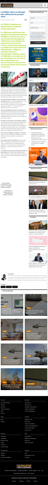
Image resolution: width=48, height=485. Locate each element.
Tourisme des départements (31, 426)
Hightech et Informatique (30, 438)
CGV (39, 470)
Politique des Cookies (23, 470)
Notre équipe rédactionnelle (20, 473)
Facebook (9, 287)
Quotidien (27, 450)
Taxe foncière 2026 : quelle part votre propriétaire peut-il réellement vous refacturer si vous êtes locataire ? (37, 232)
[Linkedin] (6, 1)
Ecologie (3, 453)
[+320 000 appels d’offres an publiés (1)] (38, 54)
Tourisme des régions (29, 428)
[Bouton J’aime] (25, 20)
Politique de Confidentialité (35, 36)
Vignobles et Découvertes (30, 407)
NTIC (26, 433)
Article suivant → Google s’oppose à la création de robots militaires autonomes (8, 192)
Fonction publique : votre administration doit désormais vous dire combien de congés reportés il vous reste (38, 265)
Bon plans (27, 400)
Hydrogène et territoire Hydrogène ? (37, 105)
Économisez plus (4, 440)
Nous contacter (31, 473)
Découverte (27, 421)
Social (2, 416)
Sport (2, 411)
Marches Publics (4, 447)
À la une (2, 400)
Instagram (21, 481)
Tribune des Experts (5, 409)
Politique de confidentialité (10, 470)
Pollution (3, 455)
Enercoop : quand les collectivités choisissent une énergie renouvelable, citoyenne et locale (37, 212)
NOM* (31, 23)
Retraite (2, 421)
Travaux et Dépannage (30, 411)
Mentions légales (33, 470)
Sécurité (2, 413)
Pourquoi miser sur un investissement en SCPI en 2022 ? (39, 138)
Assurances (3, 436)
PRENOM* (32, 18)
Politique (3, 405)
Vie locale (27, 457)
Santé (2, 419)
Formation (3, 444)
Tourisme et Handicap (30, 423)
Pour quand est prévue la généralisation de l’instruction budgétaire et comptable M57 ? (38, 134)
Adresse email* (34, 27)
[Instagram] (3, 1)
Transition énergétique (6, 457)
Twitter (3, 287)
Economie (3, 407)
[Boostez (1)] (38, 156)
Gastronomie (28, 402)
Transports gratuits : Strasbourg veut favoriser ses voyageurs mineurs (38, 143)
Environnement (4, 450)
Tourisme (27, 416)
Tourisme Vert (28, 430)
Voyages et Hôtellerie (30, 409)
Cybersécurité (28, 436)
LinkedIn (15, 287)
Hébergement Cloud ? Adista (35, 93)
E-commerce (3, 438)
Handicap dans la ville (29, 455)
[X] (4, 1)
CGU (42, 470)
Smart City (27, 440)
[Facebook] (1, 1)
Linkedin (35, 481)
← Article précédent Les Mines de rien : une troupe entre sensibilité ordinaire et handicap (6, 185)
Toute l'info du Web (5, 402)
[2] (38, 116)
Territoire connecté (29, 442)
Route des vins (28, 405)
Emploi (2, 442)
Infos (26, 453)
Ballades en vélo (28, 419)
